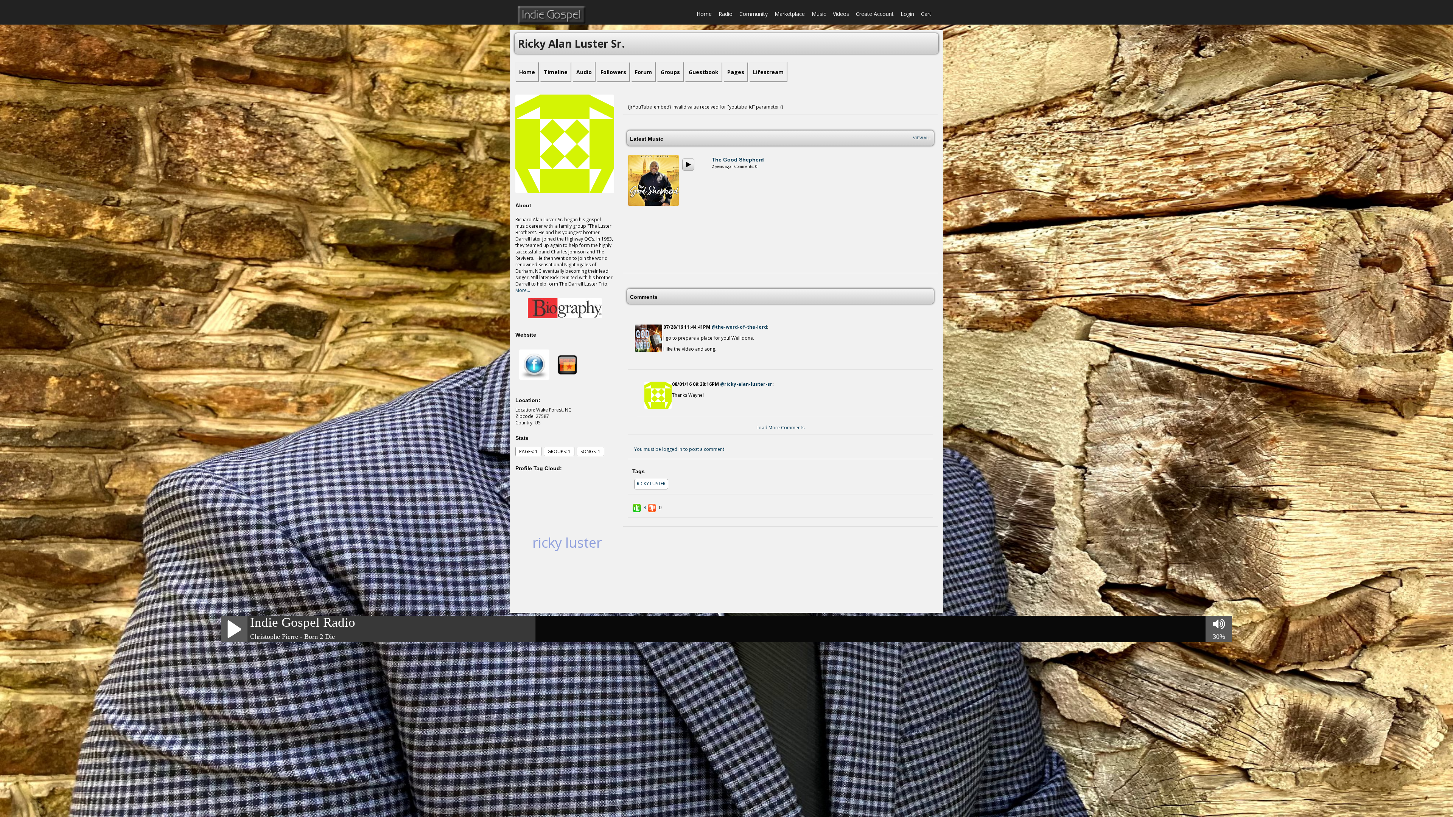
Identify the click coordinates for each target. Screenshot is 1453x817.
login (907, 13)
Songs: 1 (590, 451)
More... (522, 290)
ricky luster (567, 542)
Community (753, 13)
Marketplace (790, 13)
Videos (841, 13)
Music (819, 13)
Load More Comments (780, 427)
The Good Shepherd (738, 160)
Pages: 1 (528, 451)
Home (704, 13)
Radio (726, 13)
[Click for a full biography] (564, 308)
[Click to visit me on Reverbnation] (567, 364)
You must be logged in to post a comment (679, 449)
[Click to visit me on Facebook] (534, 364)
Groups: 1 (559, 451)
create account (875, 13)
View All (922, 138)
